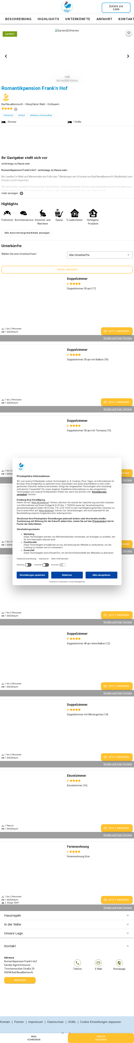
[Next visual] (128, 56)
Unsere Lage (13, 933)
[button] (100, 254)
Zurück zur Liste (116, 8)
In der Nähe (12, 924)
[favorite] (129, 33)
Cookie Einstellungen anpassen (100, 1022)
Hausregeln (12, 915)
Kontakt (10, 946)
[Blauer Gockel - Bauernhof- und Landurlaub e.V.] (67, 8)
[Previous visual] (6, 56)
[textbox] (67, 176)
